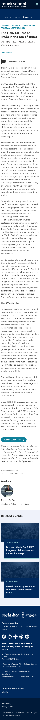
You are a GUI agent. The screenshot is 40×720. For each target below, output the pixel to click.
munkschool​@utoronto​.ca (14, 626)
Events (16, 17)
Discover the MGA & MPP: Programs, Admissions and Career (20, 550)
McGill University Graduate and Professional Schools (20, 589)
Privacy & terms (7, 707)
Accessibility (6, 704)
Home (8, 17)
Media (5, 692)
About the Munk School (13, 688)
